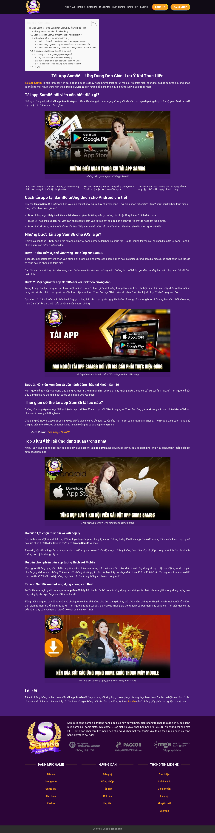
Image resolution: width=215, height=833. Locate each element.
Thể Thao (70, 7)
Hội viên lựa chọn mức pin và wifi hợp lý (55, 58)
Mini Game (104, 7)
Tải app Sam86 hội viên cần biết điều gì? (51, 31)
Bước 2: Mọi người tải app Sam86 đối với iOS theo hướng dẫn (64, 45)
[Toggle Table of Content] (92, 23)
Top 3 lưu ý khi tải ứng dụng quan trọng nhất (53, 54)
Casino (144, 7)
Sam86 (132, 701)
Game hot (132, 7)
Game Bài (92, 7)
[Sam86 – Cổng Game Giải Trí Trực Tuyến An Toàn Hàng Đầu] (40, 7)
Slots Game (118, 7)
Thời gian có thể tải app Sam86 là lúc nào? (52, 51)
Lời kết (37, 67)
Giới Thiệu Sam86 (58, 432)
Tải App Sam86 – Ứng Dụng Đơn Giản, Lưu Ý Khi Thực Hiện (57, 28)
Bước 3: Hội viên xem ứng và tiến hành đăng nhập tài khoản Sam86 (67, 48)
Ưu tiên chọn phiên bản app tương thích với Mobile (60, 61)
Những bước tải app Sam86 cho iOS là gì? (52, 38)
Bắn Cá (81, 7)
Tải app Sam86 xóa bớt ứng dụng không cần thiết (60, 64)
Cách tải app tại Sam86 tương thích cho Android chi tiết (58, 35)
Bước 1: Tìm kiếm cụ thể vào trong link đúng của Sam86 (62, 41)
